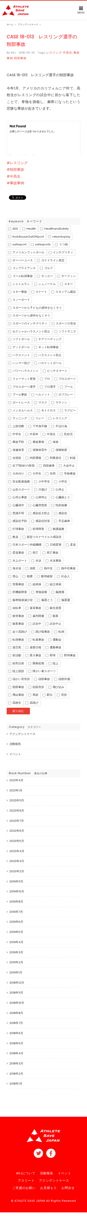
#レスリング (17, 162)
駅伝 (49, 695)
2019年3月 (16, 952)
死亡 (35, 552)
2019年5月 (16, 932)
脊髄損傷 (41, 592)
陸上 (55, 663)
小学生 (62, 481)
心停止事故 (19, 497)
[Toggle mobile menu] (81, 10)
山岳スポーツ (21, 489)
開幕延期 (38, 663)
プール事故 (19, 394)
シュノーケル (47, 284)
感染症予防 (19, 521)
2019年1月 (15, 972)
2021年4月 (16, 780)
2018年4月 (16, 1053)
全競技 (16, 458)
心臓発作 (18, 505)
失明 (52, 473)
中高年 (33, 434)
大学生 (36, 473)
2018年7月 (16, 1023)
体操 (55, 442)
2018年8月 (16, 1013)
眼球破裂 (46, 576)
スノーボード (21, 300)
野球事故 (69, 655)
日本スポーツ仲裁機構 (26, 545)
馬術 (35, 695)
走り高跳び (19, 632)
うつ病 (63, 244)
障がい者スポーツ (44, 671)
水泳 (38, 560)
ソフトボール (21, 339)
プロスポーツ (67, 379)
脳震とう (47, 600)
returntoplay (61, 237)
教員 (15, 537)
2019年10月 (16, 891)
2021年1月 (15, 790)
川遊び (42, 489)
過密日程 (35, 647)
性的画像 (61, 505)
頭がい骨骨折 (21, 679)
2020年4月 (16, 851)
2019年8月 (16, 901)
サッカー (47, 276)
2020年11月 (16, 800)
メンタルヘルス (22, 410)
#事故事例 (15, 183)
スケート (41, 292)
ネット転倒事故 (48, 347)
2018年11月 (16, 992)
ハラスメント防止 (50, 355)
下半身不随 (39, 426)
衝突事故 (18, 616)
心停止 (59, 489)
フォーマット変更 (24, 379)
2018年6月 (16, 1033)
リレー (39, 418)
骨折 (63, 695)
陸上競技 (18, 671)
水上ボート (19, 560)
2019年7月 (16, 912)
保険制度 (61, 450)
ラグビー (70, 410)
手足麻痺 (64, 521)
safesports (42, 244)
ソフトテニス (67, 331)
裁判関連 (38, 616)
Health (31, 229)
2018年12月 (16, 983)
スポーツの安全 (65, 323)
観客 (55, 616)
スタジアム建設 (65, 292)
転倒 (61, 632)
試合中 (36, 624)
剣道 (72, 458)
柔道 (72, 545)
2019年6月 (16, 922)
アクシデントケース (22, 734)
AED (15, 229)
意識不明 (18, 513)
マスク (42, 402)
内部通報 (35, 458)
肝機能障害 (19, 592)
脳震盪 (65, 600)
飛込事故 (18, 695)
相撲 (29, 576)
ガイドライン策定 (52, 260)
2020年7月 (16, 821)
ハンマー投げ (21, 363)
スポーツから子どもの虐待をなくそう (37, 308)
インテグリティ (62, 252)
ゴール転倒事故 (22, 276)
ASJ (13, 52)
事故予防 (18, 442)
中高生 (67, 52)
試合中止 (55, 624)
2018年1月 (15, 1084)
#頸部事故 (15, 169)
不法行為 (61, 426)
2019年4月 (16, 942)
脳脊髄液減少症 (22, 600)
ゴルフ (48, 268)
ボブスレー (65, 394)
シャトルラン (21, 284)
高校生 (16, 703)
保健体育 (18, 450)
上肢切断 (18, 426)
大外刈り (18, 473)
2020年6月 (16, 831)
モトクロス (48, 410)
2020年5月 (16, 841)
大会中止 (68, 465)
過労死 (16, 647)
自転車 (16, 608)
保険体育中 (39, 450)
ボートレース (21, 402)
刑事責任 (55, 458)
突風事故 (18, 584)
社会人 (65, 576)
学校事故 (69, 473)
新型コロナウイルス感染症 (44, 537)
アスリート (26, 1180)
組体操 (36, 584)
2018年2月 (16, 1074)
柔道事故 (18, 552)
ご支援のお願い (24, 1188)
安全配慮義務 (21, 481)
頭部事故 (44, 679)
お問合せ (68, 1188)
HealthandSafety (56, 229)
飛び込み (58, 687)
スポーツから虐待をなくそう (31, 315)
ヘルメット (42, 394)
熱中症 (48, 568)
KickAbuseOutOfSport (28, 237)
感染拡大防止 (41, 513)
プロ (47, 379)
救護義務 (58, 529)
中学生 (16, 434)
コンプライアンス (24, 268)
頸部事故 (20, 58)
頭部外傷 (64, 679)
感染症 (62, 513)
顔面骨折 (38, 687)
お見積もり (48, 1188)
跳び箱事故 (42, 632)
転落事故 (38, 640)
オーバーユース (22, 260)
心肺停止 (41, 497)
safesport (19, 244)
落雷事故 (35, 608)
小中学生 (44, 481)
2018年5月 (16, 1043)
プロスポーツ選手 (24, 387)
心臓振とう (62, 497)
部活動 (16, 655)
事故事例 (38, 442)
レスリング (54, 52)
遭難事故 (55, 647)
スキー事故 (19, 292)
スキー (68, 284)
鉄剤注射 (18, 663)
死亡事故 (52, 552)
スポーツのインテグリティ (29, 323)
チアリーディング (50, 339)
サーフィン (68, 276)
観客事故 (18, 624)
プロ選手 (50, 387)
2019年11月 (16, 881)
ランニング (19, 418)
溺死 (32, 568)
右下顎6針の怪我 (23, 465)
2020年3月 (16, 861)
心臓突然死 (39, 505)
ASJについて (25, 1173)
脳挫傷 (59, 592)
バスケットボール (50, 363)
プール (68, 387)
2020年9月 (16, 810)
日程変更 (55, 545)
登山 (15, 576)
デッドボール (21, 347)
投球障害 (38, 529)
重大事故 (35, 655)
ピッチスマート (56, 371)
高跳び (33, 703)
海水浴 (16, 568)
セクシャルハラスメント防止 (31, 331)
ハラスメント (21, 355)
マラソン (61, 402)
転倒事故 (18, 640)
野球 (52, 655)
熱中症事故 (68, 568)
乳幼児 (68, 434)
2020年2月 (16, 871)
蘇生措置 (55, 608)
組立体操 (55, 584)
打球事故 (18, 529)
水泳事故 (55, 560)
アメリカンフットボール (28, 252)
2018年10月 (16, 1003)
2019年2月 (16, 962)
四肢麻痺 (48, 465)
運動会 (56, 640)
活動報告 (15, 744)
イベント (15, 754)
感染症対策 (42, 521)
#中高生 (14, 176)
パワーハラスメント (25, 371)
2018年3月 (16, 1063)
